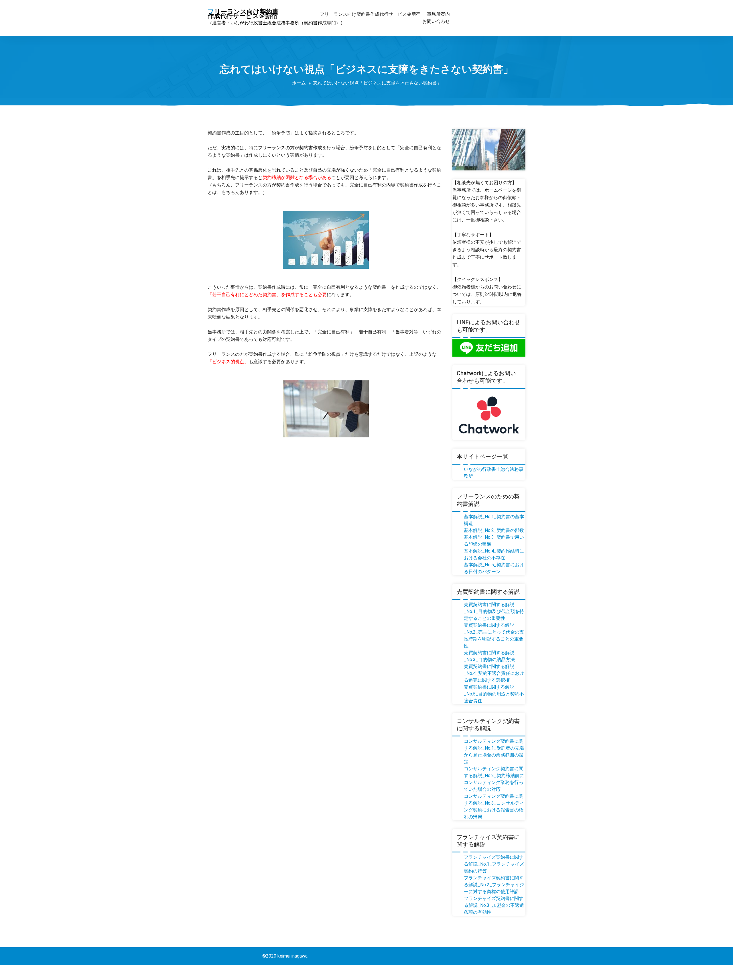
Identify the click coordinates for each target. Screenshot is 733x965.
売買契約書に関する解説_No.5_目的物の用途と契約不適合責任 (494, 693)
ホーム (299, 83)
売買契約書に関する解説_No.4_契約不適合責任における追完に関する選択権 (494, 673)
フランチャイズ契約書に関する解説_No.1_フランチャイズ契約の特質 (494, 864)
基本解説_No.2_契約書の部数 (494, 530)
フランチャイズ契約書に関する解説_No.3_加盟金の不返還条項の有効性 (494, 905)
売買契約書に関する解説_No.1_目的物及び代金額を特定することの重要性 (494, 611)
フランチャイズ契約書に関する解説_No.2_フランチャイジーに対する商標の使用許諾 (494, 884)
